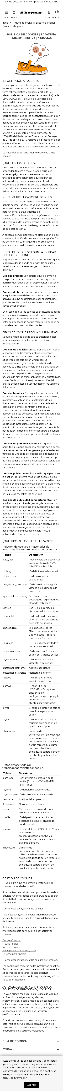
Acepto (31, 1085)
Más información (17, 1077)
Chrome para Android (14, 954)
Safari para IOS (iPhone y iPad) (19, 950)
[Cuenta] (49, 12)
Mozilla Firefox (10, 943)
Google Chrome (11, 940)
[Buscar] (14, 12)
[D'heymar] (31, 12)
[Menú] (6, 12)
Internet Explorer (12, 947)
